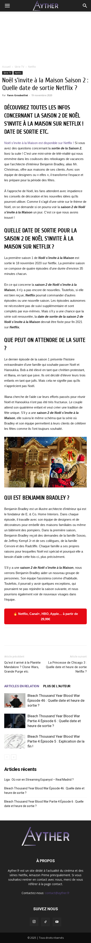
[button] (7, 5)
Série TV (19, 67)
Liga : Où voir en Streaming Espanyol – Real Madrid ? (39, 779)
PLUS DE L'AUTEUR (56, 686)
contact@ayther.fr (57, 893)
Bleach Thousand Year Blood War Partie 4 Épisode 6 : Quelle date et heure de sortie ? (54, 721)
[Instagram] (34, 921)
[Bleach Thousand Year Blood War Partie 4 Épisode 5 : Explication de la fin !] (14, 741)
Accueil (6, 67)
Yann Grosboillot (17, 95)
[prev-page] (7, 757)
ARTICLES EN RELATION (21, 686)
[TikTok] (45, 922)
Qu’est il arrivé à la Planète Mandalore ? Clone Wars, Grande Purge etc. (22, 667)
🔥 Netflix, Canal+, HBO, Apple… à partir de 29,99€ (45, 616)
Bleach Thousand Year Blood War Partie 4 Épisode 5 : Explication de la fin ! (56, 741)
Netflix (32, 67)
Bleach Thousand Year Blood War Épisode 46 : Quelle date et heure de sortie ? (56, 700)
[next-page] (13, 757)
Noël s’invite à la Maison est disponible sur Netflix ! (39, 143)
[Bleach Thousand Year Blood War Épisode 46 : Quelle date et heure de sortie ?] (14, 700)
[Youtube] (57, 922)
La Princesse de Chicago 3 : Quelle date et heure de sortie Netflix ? (66, 667)
